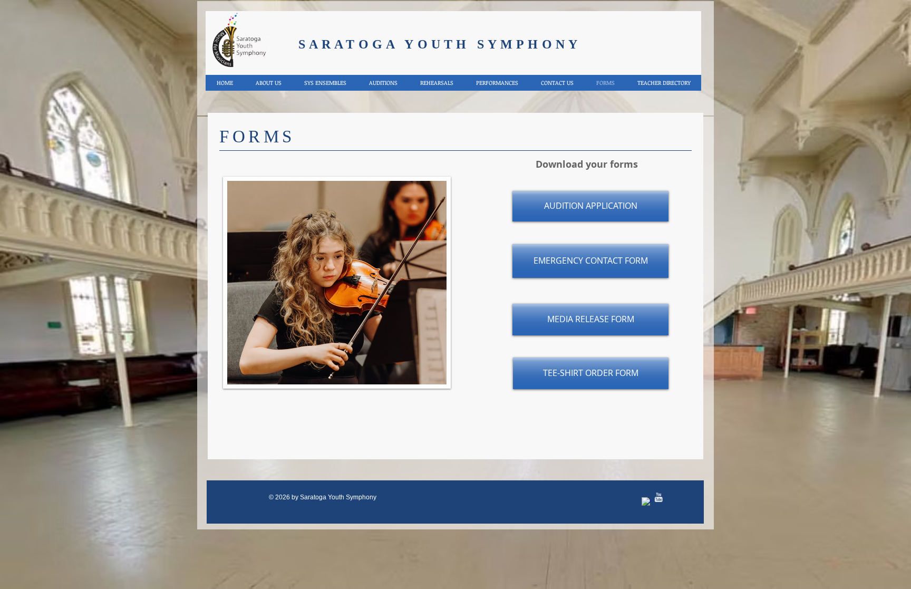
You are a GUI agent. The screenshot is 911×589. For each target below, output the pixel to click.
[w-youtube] (658, 497)
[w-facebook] (646, 502)
